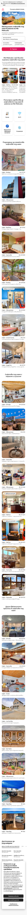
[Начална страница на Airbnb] (3, 9)
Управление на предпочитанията (13, 904)
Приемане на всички (13, 896)
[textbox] (7, 44)
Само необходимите (13, 900)
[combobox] (13, 39)
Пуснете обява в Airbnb (17, 9)
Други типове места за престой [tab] (10, 846)
